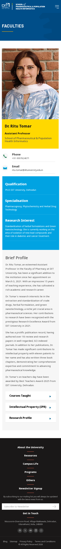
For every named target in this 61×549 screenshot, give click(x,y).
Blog (5, 541)
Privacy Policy (26, 541)
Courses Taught (20, 395)
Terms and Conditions (45, 541)
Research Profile (20, 418)
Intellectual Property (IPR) (27, 407)
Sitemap (13, 541)
